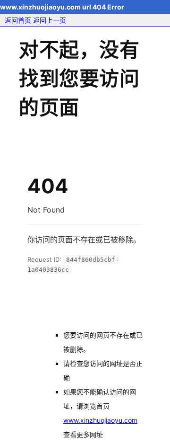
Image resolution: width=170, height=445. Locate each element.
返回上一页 (49, 20)
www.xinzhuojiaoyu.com (100, 420)
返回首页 (18, 20)
